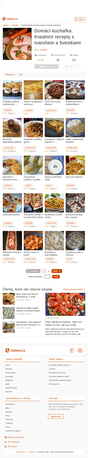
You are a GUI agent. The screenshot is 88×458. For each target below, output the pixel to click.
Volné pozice (54, 384)
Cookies (52, 369)
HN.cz (8, 408)
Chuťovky (7, 110)
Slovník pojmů (11, 388)
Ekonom (9, 412)
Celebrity (9, 423)
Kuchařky (15, 25)
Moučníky (70, 110)
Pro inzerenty (13, 442)
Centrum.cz (21, 452)
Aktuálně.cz (10, 404)
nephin (44, 50)
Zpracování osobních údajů (60, 380)
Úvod (8, 365)
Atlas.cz (32, 452)
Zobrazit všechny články (72, 289)
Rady (8, 384)
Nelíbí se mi (72, 66)
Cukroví (28, 185)
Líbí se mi (47, 66)
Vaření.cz (6, 25)
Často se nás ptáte (16, 437)
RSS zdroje (12, 446)
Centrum (9, 419)
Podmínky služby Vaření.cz (59, 365)
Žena (8, 415)
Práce (8, 427)
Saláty (48, 185)
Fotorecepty (10, 373)
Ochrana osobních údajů (59, 376)
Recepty (9, 369)
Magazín (9, 380)
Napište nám (56, 416)
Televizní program (13, 431)
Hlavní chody (51, 110)
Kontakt (9, 391)
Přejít (56, 277)
